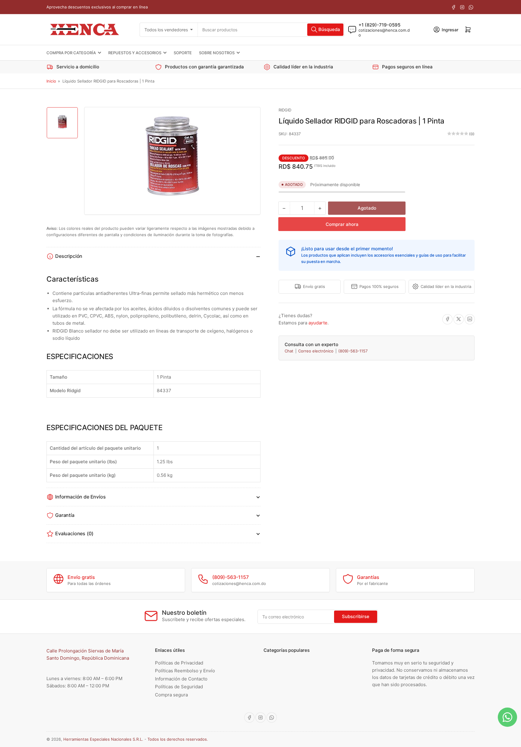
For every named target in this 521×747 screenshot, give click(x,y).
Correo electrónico (316, 350)
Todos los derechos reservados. (177, 739)
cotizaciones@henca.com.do (384, 32)
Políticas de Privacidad (179, 663)
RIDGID (285, 110)
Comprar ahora (342, 224)
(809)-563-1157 (353, 350)
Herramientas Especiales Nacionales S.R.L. (103, 739)
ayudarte (317, 322)
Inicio (51, 81)
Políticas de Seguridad (179, 686)
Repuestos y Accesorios (134, 52)
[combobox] (271, 29)
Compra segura (171, 695)
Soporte (183, 52)
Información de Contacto (181, 679)
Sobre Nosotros (217, 52)
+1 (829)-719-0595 (379, 24)
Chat (290, 350)
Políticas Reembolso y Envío (185, 671)
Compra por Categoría (71, 52)
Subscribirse (355, 616)
